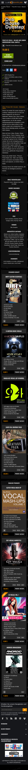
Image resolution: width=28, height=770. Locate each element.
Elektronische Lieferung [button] (18, 65)
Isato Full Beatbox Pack (14, 427)
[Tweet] (11, 70)
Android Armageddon (14, 647)
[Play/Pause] (4, 321)
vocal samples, (7, 261)
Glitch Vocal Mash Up (13, 488)
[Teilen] (7, 70)
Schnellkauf (8, 61)
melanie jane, (11, 263)
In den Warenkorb (8, 56)
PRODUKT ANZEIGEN (19, 325)
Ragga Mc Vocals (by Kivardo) (14, 378)
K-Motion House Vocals (14, 331)
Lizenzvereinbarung (14, 254)
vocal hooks (18, 263)
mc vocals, (14, 261)
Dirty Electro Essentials (14, 277)
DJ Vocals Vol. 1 (14, 595)
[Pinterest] (15, 70)
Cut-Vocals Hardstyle (13, 540)
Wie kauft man (7, 65)
